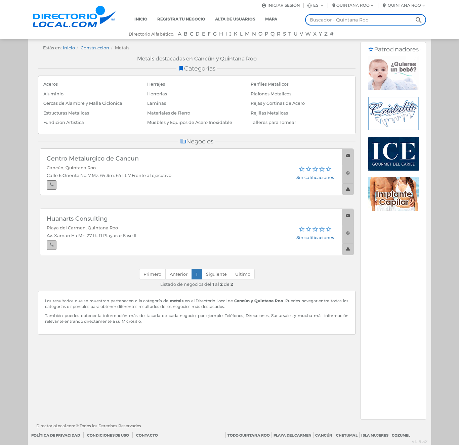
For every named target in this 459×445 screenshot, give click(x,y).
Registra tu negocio (181, 18)
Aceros (50, 84)
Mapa (271, 18)
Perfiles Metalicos (270, 84)
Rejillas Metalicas (269, 113)
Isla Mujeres (374, 435)
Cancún (323, 435)
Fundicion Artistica (63, 122)
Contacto (147, 435)
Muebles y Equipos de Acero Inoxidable (189, 122)
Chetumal (347, 435)
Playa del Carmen (292, 435)
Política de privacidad (55, 435)
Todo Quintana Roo (248, 435)
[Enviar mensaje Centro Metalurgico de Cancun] (347, 157)
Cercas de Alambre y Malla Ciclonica (82, 103)
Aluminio (53, 93)
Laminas (156, 103)
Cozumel (401, 435)
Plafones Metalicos (271, 93)
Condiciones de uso (108, 435)
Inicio (141, 18)
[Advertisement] (393, 318)
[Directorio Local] (80, 16)
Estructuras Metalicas (66, 113)
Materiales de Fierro (168, 113)
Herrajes (156, 84)
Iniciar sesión (283, 5)
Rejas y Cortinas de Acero (278, 103)
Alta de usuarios (235, 18)
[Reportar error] (347, 189)
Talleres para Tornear (273, 122)
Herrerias (157, 93)
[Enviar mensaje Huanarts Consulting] (347, 217)
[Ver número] (51, 185)
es (315, 5)
